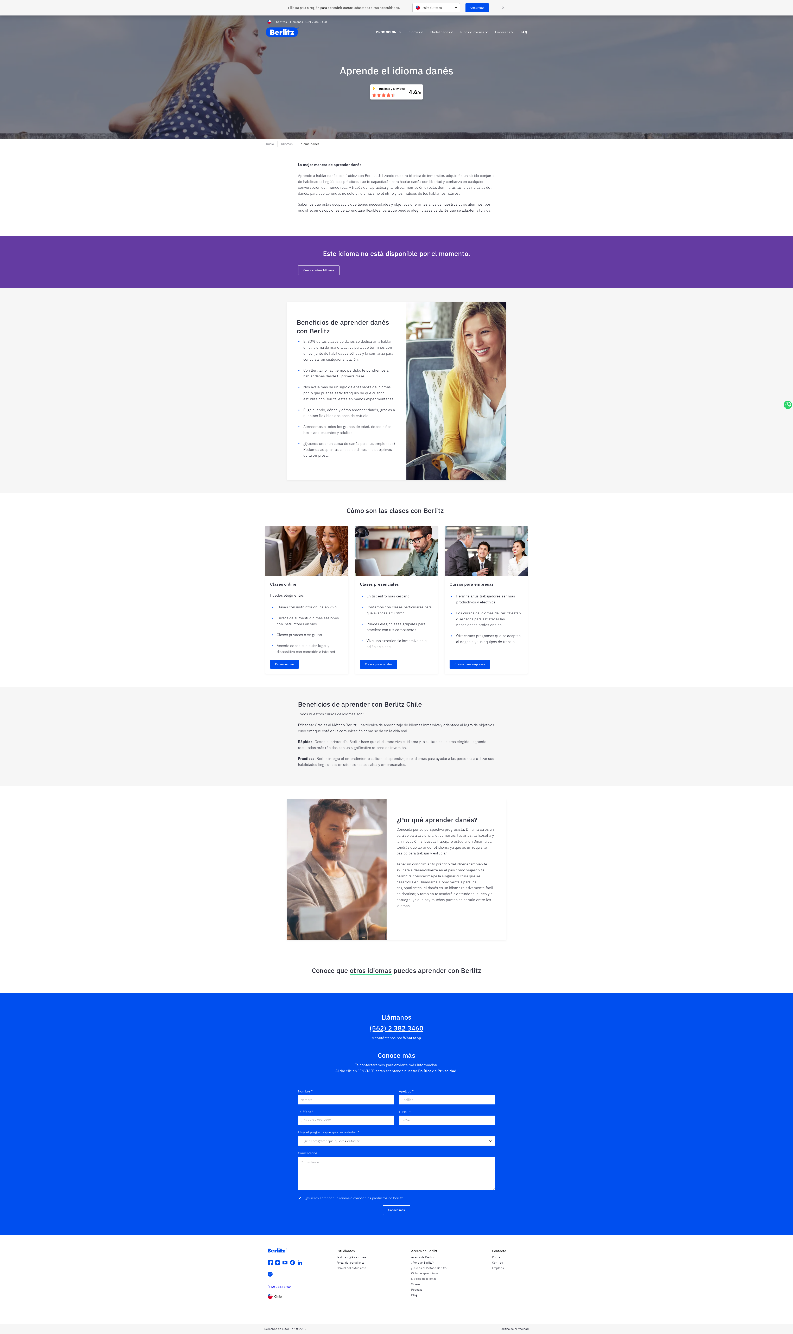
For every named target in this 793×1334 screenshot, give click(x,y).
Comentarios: (308, 1153)
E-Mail (405, 1112)
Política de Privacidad (437, 1071)
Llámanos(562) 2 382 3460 (308, 22)
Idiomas (287, 144)
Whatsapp (412, 1037)
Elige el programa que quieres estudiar (328, 1132)
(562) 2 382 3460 (396, 1028)
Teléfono (306, 1112)
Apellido (406, 1091)
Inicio (270, 144)
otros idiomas (371, 970)
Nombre (305, 1091)
